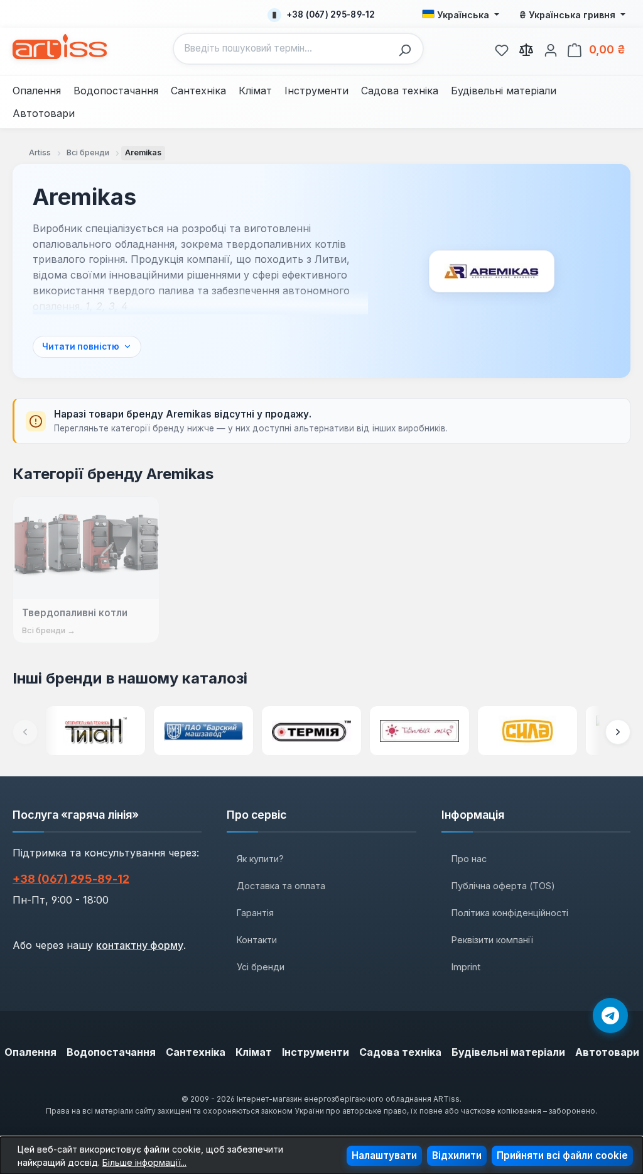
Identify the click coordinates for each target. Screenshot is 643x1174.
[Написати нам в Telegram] (610, 1015)
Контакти (257, 939)
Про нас (469, 858)
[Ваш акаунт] (551, 48)
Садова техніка (400, 1052)
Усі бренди (260, 966)
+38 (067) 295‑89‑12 (71, 878)
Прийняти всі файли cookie (562, 1155)
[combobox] (283, 49)
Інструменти (315, 1052)
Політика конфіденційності (509, 912)
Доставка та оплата (281, 885)
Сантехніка (195, 1052)
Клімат (253, 1052)
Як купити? (260, 858)
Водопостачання (111, 1052)
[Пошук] (408, 49)
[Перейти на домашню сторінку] (60, 46)
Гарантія (255, 912)
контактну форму (139, 945)
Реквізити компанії (492, 939)
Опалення (30, 1052)
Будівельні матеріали (508, 1052)
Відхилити (457, 1155)
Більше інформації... (144, 1162)
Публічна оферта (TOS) (503, 885)
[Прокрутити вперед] (617, 732)
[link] (502, 48)
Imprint (465, 966)
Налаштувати (384, 1155)
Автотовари (607, 1052)
